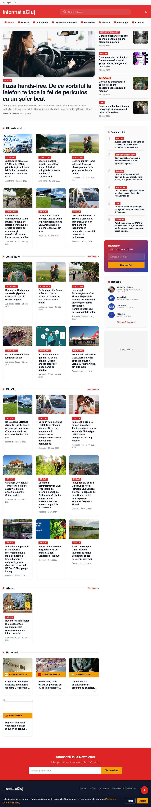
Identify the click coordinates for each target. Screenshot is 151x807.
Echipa (93, 788)
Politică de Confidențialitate (124, 788)
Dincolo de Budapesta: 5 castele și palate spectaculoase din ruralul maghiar (112, 86)
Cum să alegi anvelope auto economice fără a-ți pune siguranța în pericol (114, 39)
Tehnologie (122, 22)
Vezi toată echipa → (126, 322)
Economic (89, 22)
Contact (139, 22)
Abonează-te (126, 265)
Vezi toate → (93, 256)
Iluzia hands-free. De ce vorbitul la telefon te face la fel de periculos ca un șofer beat (47, 92)
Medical (105, 22)
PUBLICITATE (126, 349)
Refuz (130, 800)
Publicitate (104, 788)
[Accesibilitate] (144, 790)
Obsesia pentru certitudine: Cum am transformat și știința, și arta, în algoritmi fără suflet (113, 61)
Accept (142, 800)
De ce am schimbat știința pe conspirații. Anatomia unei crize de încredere (114, 109)
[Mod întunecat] (146, 12)
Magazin (7, 81)
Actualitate (42, 22)
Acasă (11, 22)
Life (101, 103)
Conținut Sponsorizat (66, 22)
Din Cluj (25, 22)
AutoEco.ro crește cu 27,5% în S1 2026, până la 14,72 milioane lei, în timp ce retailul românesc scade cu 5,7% (129, 227)
